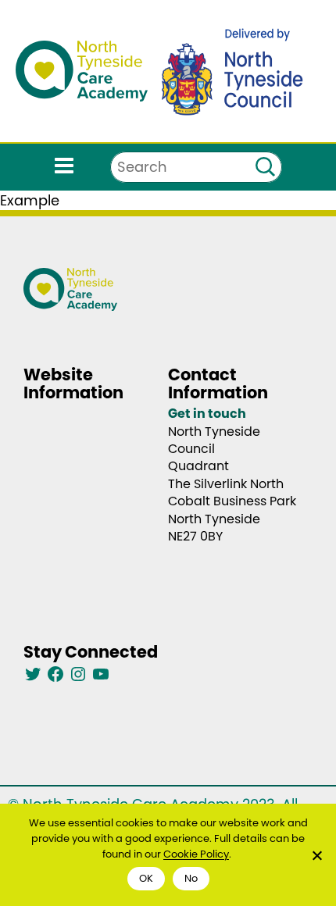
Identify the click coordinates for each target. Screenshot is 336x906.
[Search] (265, 167)
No (191, 878)
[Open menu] (64, 167)
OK (146, 878)
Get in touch (207, 414)
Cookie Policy (196, 854)
